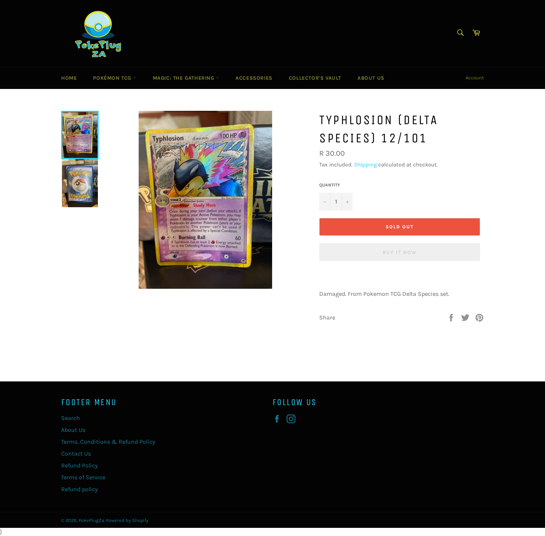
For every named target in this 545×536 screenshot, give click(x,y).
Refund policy (79, 489)
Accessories (253, 78)
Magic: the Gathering (184, 78)
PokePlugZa (91, 520)
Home (69, 78)
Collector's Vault (315, 78)
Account (475, 77)
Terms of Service (83, 477)
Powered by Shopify (127, 520)
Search (70, 417)
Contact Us (76, 453)
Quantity (329, 185)
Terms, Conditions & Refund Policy (108, 441)
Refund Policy (79, 465)
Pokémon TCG (113, 78)
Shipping (365, 164)
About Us (370, 78)
